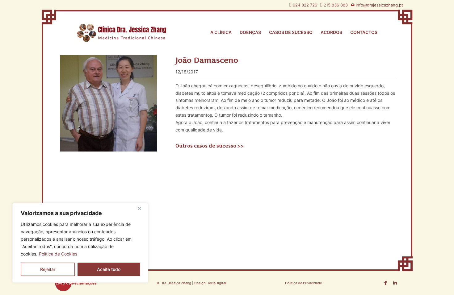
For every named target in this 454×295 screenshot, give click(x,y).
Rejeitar (47, 269)
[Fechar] (141, 208)
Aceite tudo (108, 269)
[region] (80, 243)
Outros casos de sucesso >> (209, 146)
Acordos (331, 32)
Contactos (363, 32)
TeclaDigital (216, 283)
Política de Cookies (58, 253)
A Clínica (221, 32)
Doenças (250, 32)
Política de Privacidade (303, 283)
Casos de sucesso (291, 32)
